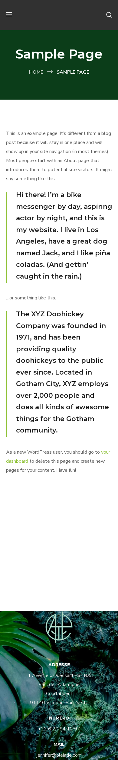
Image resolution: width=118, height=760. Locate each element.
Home (36, 72)
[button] (109, 15)
